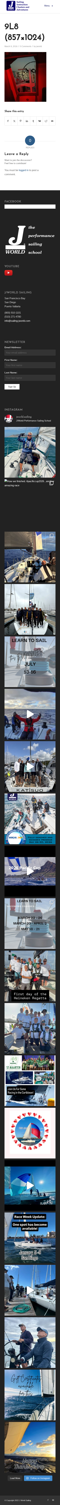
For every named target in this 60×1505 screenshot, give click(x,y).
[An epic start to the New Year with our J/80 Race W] (30, 1185)
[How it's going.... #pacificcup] (30, 557)
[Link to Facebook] (48, 1500)
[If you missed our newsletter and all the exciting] (30, 452)
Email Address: (13, 347)
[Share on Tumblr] (33, 121)
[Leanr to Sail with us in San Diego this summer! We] (30, 661)
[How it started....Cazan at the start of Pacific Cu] (30, 609)
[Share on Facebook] (8, 121)
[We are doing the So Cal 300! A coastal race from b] (30, 819)
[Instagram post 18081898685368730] (30, 923)
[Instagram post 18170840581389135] (30, 1080)
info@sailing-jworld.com (17, 320)
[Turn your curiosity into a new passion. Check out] (30, 1342)
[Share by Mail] (52, 121)
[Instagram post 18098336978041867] (30, 766)
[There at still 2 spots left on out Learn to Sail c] (30, 1133)
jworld (39, 46)
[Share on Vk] (39, 121)
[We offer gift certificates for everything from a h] (30, 1395)
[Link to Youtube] (53, 1500)
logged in (23, 170)
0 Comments (25, 46)
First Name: (11, 360)
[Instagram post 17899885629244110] (30, 976)
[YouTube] (9, 272)
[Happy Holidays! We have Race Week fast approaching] (30, 1290)
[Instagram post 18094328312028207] (30, 871)
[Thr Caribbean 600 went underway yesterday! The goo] (30, 1028)
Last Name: (10, 372)
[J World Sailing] (18, 6)
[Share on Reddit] (46, 121)
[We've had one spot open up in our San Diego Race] (30, 1237)
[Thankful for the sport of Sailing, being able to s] (30, 1447)
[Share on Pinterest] (21, 121)
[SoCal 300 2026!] (30, 714)
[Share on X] (14, 121)
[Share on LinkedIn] (27, 121)
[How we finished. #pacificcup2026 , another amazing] (30, 504)
